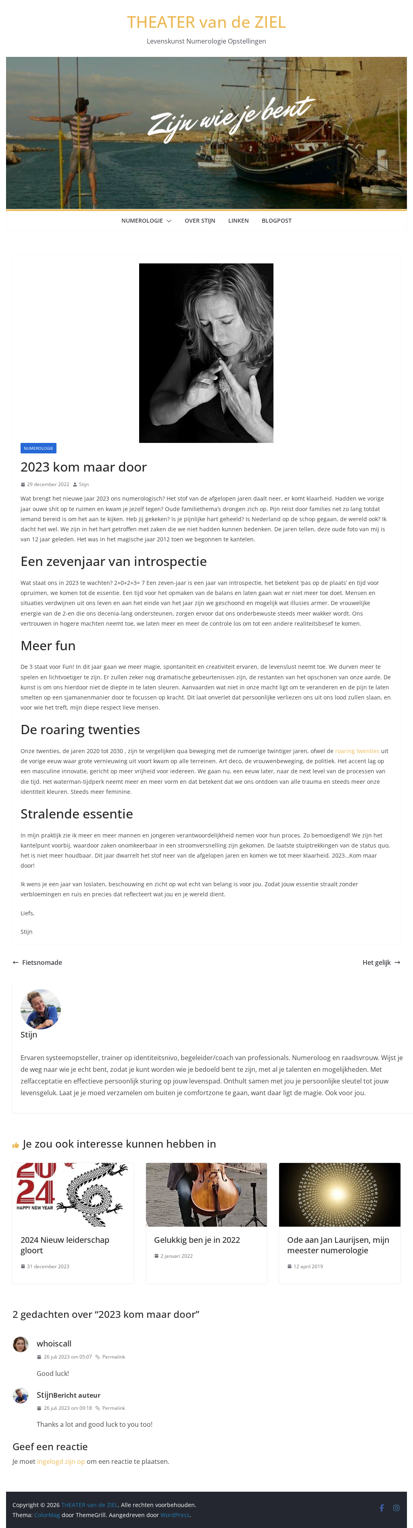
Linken (238, 220)
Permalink (113, 1356)
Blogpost (277, 220)
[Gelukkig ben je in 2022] (206, 1168)
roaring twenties (358, 751)
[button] (167, 221)
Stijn (84, 484)
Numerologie (142, 220)
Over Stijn (200, 220)
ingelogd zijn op (61, 1461)
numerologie (38, 448)
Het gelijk (377, 962)
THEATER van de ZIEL (206, 21)
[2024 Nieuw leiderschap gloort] (73, 1168)
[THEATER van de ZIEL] (206, 62)
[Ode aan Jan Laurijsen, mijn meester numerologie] (339, 1168)
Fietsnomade (42, 962)
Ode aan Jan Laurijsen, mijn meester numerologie (338, 1245)
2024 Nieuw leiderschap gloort (65, 1245)
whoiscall (54, 1343)
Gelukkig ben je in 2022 (197, 1239)
